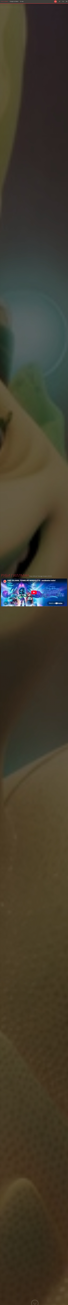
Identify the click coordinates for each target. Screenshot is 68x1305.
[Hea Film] (55, 1)
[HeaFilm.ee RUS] (63, 1)
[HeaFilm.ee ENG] (66, 1)
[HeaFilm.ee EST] (59, 1)
